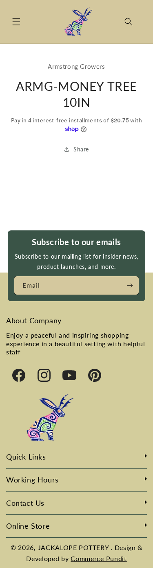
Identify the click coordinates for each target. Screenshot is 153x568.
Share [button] (81, 149)
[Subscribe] (130, 285)
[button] (16, 22)
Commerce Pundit (99, 558)
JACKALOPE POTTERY (74, 547)
